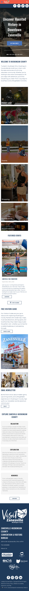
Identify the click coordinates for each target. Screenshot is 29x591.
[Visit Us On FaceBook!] (15, 5)
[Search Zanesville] (27, 1)
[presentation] (3, 269)
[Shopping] (14, 182)
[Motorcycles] (14, 95)
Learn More (7, 278)
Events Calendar (15, 302)
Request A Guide (7, 331)
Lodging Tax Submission (6, 581)
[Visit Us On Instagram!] (19, 5)
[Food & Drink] (14, 211)
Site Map (9, 585)
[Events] (14, 144)
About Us (4, 548)
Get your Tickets (14, 43)
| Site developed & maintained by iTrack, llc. (17, 587)
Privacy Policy (9, 583)
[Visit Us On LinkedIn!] (27, 5)
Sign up (5, 406)
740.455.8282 (5, 545)
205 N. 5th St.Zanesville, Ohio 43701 (12, 541)
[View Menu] (2, 1)
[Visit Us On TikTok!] (23, 5)
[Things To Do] (14, 115)
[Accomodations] (14, 226)
